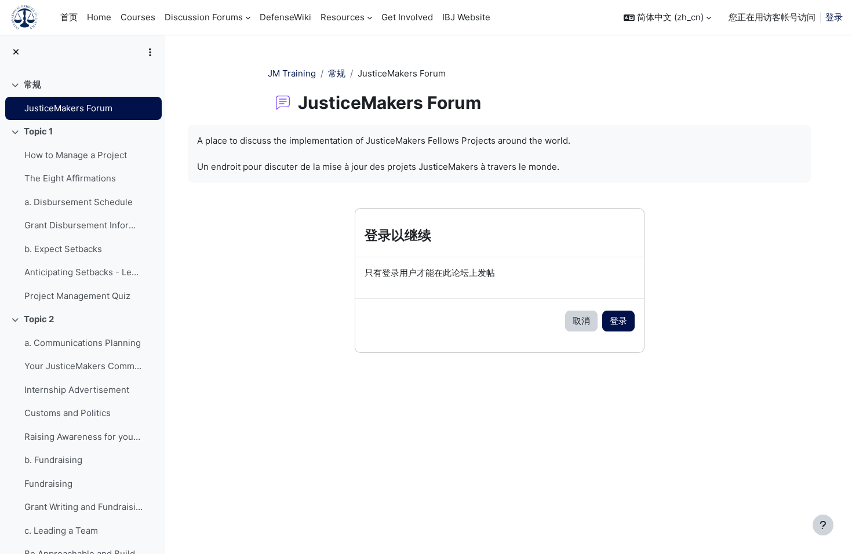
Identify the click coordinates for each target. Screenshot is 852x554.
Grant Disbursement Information (83, 225)
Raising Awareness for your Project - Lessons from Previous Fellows (83, 436)
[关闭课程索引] (16, 52)
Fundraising (48, 483)
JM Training (292, 73)
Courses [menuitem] (138, 17)
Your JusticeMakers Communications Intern (83, 365)
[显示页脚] (823, 525)
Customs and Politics (67, 412)
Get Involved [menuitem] (407, 17)
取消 (581, 320)
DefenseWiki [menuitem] (285, 17)
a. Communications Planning (82, 342)
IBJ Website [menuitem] (466, 17)
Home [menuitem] (99, 17)
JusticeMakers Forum (68, 108)
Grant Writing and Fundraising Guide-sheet (83, 506)
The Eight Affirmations (70, 178)
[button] (667, 17)
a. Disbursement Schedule (78, 201)
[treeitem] (82, 96)
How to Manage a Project (75, 155)
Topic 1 (38, 131)
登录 (834, 17)
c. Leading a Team (61, 530)
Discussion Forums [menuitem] (204, 17)
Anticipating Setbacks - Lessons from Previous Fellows (83, 272)
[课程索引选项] (150, 52)
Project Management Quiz (77, 295)
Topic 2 (39, 319)
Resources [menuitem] (343, 17)
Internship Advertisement (76, 389)
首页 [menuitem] (69, 17)
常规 (32, 84)
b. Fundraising (53, 459)
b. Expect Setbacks (63, 248)
